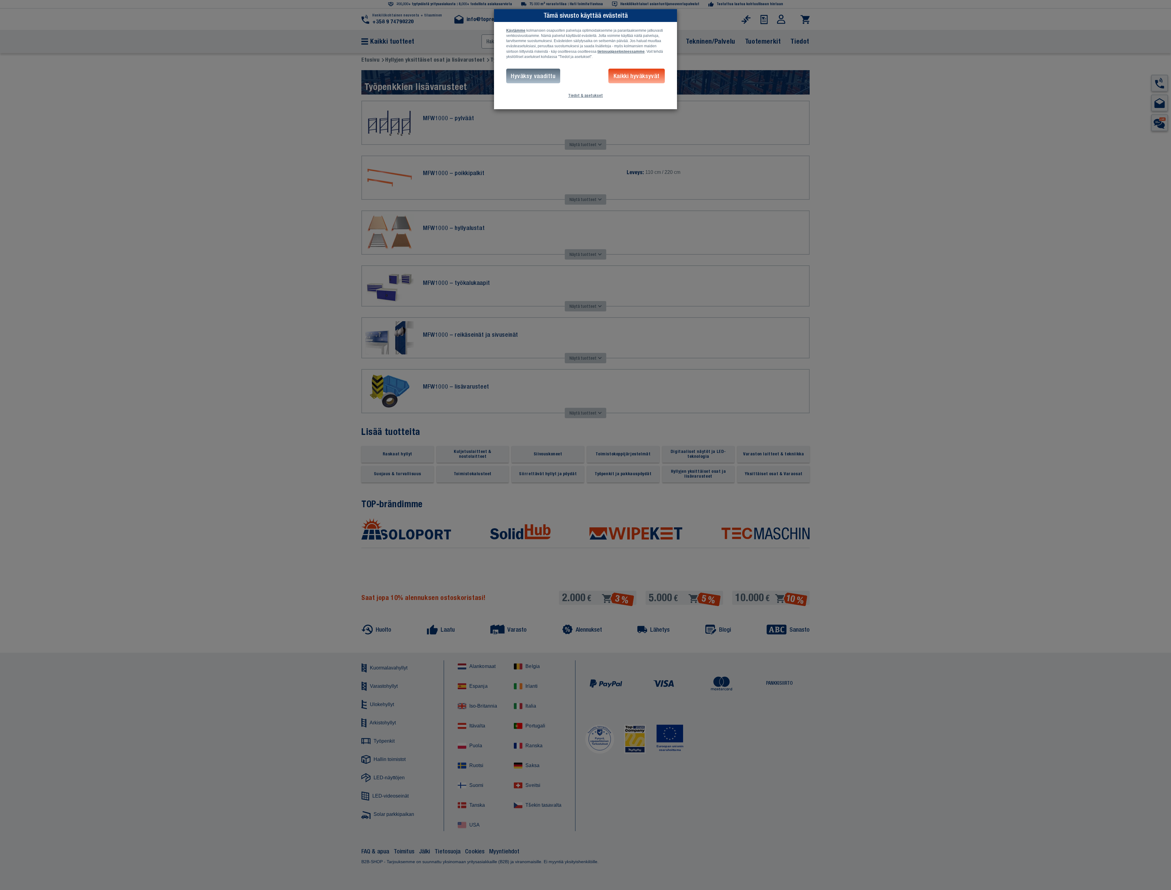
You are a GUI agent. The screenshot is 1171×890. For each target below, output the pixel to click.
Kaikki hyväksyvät (637, 75)
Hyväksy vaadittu (533, 75)
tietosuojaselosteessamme (621, 51)
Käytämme (515, 30)
